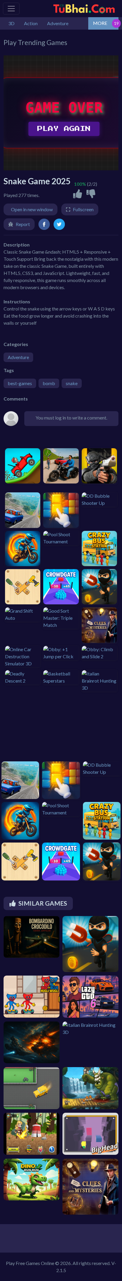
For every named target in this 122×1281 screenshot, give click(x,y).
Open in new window (32, 209)
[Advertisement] (33, 728)
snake (72, 383)
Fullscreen (83, 209)
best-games (20, 383)
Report (23, 224)
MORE (100, 23)
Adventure (18, 357)
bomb (49, 383)
